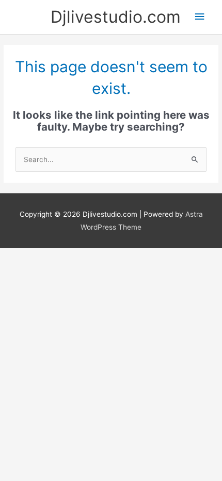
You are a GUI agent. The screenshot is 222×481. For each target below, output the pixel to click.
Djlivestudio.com (116, 17)
